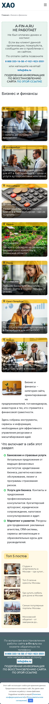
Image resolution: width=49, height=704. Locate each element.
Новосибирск (13, 186)
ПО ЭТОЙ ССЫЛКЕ (29, 81)
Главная (5, 15)
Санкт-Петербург (14, 301)
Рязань (10, 224)
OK (30, 700)
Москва (10, 108)
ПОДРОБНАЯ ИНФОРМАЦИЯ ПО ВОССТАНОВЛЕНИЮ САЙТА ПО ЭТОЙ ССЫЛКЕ (24, 669)
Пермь (9, 263)
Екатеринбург (13, 147)
